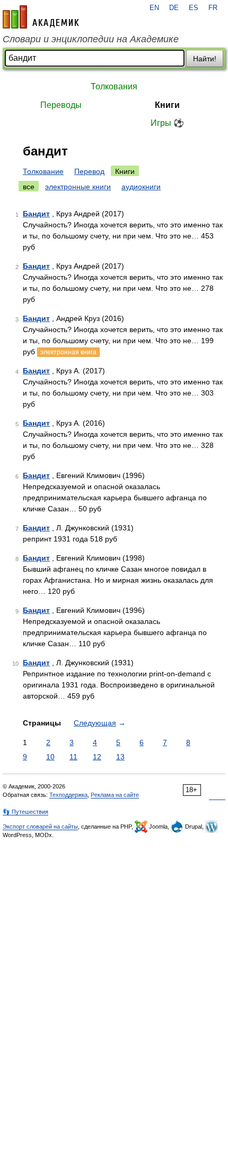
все (28, 186)
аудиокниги (141, 186)
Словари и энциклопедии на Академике (91, 39)
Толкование (43, 171)
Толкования (114, 86)
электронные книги (78, 186)
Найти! (204, 58)
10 (50, 756)
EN (154, 8)
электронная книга (68, 352)
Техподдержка (68, 795)
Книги (167, 104)
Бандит (36, 213)
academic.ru (41, 17)
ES (193, 8)
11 (73, 756)
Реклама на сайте (115, 795)
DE (174, 8)
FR (212, 8)
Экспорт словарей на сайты (40, 826)
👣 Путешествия (25, 812)
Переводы (61, 104)
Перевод (89, 171)
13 (120, 756)
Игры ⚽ (167, 122)
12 (97, 756)
